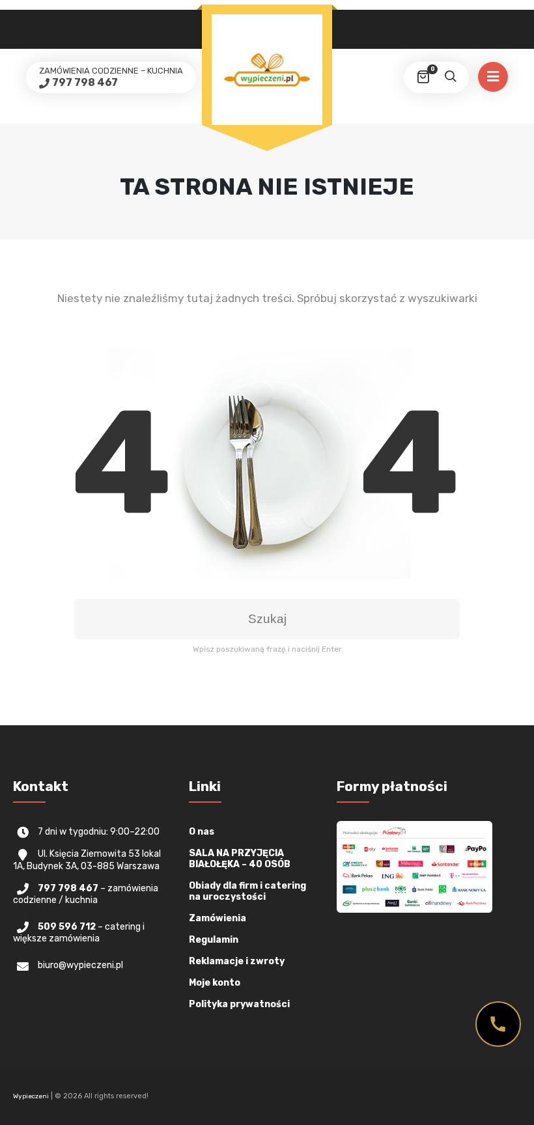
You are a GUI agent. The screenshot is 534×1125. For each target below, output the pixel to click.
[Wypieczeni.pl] (267, 69)
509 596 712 (67, 926)
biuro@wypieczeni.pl (80, 965)
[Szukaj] (450, 77)
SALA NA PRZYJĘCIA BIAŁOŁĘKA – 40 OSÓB (239, 859)
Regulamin (213, 939)
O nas (201, 831)
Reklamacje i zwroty (237, 961)
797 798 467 (85, 82)
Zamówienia (217, 918)
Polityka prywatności (239, 1004)
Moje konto (214, 982)
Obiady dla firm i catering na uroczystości (247, 891)
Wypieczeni (31, 1096)
